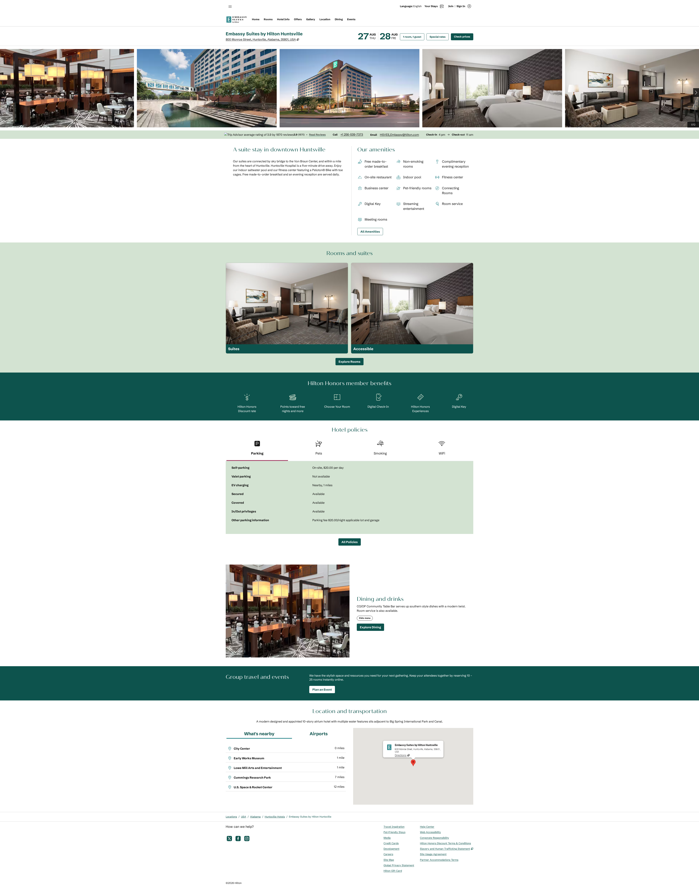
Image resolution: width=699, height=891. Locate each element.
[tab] (257, 449)
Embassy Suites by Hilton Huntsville (310, 816)
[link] (351, 134)
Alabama (255, 816)
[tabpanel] (349, 497)
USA (243, 816)
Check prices (463, 36)
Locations (231, 816)
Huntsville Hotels (275, 816)
